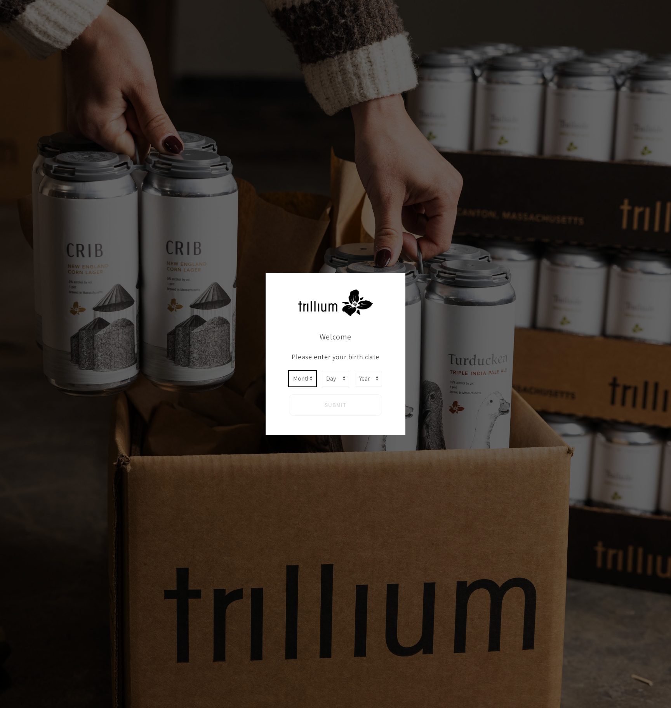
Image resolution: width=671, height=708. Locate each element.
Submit (335, 405)
